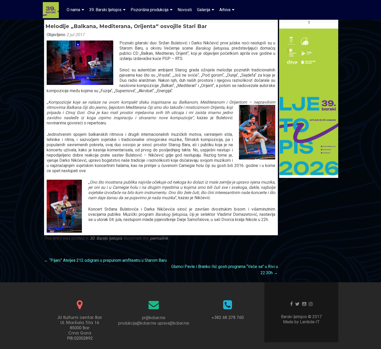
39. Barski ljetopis (105, 9)
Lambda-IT (310, 321)
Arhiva (224, 9)
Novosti (185, 9)
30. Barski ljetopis (106, 238)
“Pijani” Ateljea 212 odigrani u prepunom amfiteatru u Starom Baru (105, 260)
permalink (159, 238)
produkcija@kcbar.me (137, 323)
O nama (73, 9)
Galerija (203, 9)
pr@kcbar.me (153, 317)
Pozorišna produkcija (149, 9)
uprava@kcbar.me (173, 323)
